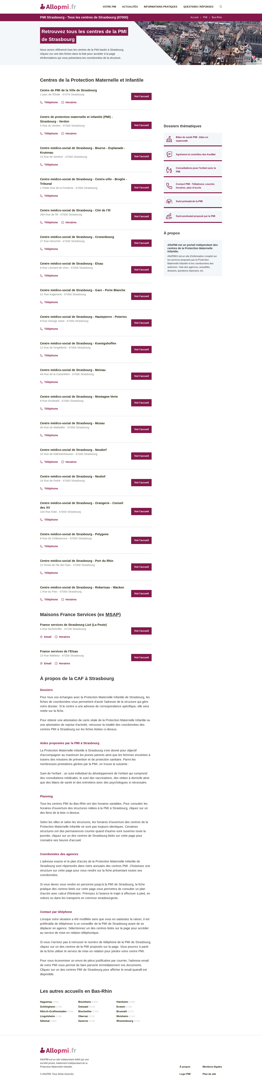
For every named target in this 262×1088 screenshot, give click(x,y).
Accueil (194, 17)
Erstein (124, 1006)
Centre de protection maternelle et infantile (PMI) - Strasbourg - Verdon (76, 119)
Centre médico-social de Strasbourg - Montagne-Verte (79, 396)
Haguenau (49, 1001)
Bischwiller (88, 1011)
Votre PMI (109, 6)
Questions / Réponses (198, 6)
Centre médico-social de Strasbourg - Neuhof (72, 476)
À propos (185, 1066)
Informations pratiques (160, 6)
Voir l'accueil (141, 96)
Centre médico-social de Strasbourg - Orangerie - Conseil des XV (81, 505)
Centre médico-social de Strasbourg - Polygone (74, 534)
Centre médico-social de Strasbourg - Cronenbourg (77, 237)
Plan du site (209, 1074)
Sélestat (48, 1021)
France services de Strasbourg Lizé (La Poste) (73, 624)
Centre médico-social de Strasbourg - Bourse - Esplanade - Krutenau (82, 150)
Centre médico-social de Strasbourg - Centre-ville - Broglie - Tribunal (83, 181)
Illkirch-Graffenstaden (56, 1011)
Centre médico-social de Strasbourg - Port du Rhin (76, 560)
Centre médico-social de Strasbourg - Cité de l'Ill (75, 210)
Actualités (130, 6)
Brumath (125, 1011)
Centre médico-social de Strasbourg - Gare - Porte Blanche (82, 290)
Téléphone (51, 102)
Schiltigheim (51, 1006)
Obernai (86, 1016)
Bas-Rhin (217, 17)
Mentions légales (212, 1066)
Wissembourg (128, 1021)
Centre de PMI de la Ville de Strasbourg (68, 90)
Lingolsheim (51, 1016)
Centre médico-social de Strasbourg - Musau (72, 423)
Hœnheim (125, 1001)
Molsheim (125, 1016)
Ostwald (86, 1006)
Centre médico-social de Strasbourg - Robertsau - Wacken (82, 587)
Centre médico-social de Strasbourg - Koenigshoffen (78, 343)
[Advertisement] (193, 98)
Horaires (71, 102)
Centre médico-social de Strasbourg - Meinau (73, 370)
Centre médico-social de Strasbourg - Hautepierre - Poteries (83, 316)
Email (47, 636)
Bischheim (88, 1001)
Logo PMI (185, 1074)
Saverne (86, 1021)
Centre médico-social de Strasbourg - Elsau (71, 263)
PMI (205, 17)
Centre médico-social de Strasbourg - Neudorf (73, 449)
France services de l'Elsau (59, 651)
